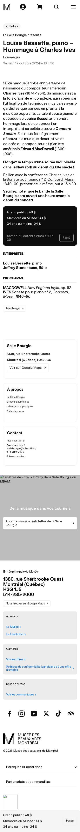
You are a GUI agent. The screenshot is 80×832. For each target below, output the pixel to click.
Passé (70, 820)
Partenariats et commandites (28, 781)
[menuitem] (7, 7)
